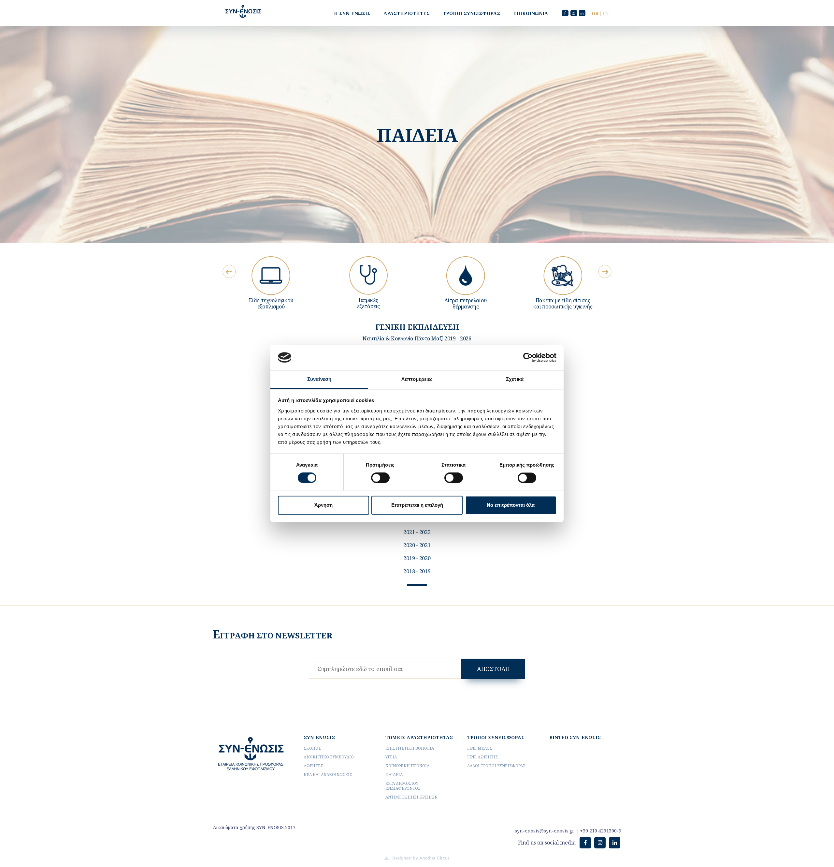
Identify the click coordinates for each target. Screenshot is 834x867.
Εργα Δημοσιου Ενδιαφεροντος (403, 786)
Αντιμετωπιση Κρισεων (411, 797)
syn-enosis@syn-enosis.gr (544, 831)
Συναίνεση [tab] (319, 379)
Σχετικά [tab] (515, 379)
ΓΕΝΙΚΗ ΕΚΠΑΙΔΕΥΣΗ (417, 327)
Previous (229, 271)
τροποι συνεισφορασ (496, 737)
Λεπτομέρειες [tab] (417, 379)
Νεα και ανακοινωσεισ (328, 774)
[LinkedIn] (582, 13)
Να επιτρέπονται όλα (511, 505)
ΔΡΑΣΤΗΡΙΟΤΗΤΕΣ (406, 13)
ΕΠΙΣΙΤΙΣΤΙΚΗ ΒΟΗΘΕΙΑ (409, 748)
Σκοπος (312, 748)
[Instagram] (573, 13)
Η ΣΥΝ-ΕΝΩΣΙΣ (352, 13)
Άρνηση (323, 505)
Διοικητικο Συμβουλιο (329, 757)
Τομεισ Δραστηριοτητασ (419, 737)
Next (604, 271)
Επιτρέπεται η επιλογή (417, 505)
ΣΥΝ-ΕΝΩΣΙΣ (319, 737)
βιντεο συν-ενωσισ (575, 737)
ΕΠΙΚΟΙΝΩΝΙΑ (530, 13)
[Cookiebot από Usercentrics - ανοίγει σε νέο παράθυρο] (527, 357)
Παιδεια (394, 774)
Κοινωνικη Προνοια (407, 765)
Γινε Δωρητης (482, 757)
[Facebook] (565, 13)
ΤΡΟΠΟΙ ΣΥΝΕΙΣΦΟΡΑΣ (471, 13)
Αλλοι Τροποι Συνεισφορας (496, 765)
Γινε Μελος (479, 748)
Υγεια (391, 757)
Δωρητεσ (313, 765)
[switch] (380, 477)
